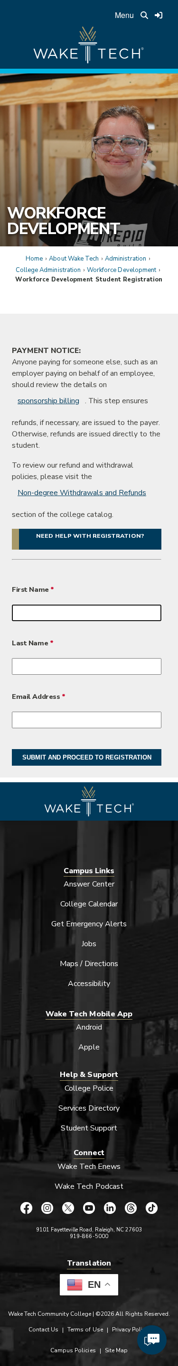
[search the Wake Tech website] (144, 15)
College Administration (48, 270)
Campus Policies (73, 1350)
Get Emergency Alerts (89, 924)
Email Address (36, 696)
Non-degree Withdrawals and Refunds (82, 493)
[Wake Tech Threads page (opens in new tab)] (131, 1208)
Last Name (30, 643)
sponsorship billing (48, 401)
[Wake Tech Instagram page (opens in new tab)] (47, 1208)
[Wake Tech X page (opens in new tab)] (68, 1208)
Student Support (89, 1128)
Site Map (116, 1350)
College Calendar (89, 904)
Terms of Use (85, 1329)
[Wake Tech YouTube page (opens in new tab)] (89, 1208)
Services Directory (89, 1108)
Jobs (89, 944)
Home (34, 258)
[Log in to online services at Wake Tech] (158, 15)
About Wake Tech (74, 258)
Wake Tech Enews (89, 1166)
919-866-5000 (89, 1236)
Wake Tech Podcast (89, 1186)
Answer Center (89, 884)
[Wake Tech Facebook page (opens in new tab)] (26, 1208)
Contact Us (43, 1329)
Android (89, 1027)
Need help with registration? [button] (90, 536)
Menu (124, 14)
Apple (88, 1047)
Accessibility (89, 983)
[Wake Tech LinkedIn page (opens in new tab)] (110, 1208)
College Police (89, 1088)
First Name (31, 589)
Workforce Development (63, 221)
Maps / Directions (89, 964)
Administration (125, 258)
